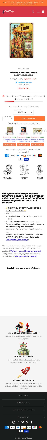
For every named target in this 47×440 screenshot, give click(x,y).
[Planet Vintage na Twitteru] (22, 422)
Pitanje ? (23, 396)
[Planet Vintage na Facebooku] (18, 422)
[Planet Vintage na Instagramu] (13, 422)
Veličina (17, 110)
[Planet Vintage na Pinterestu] (27, 422)
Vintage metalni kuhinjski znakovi (25, 251)
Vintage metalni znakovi (26, 256)
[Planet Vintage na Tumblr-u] (31, 422)
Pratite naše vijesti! (23, 410)
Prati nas (23, 417)
